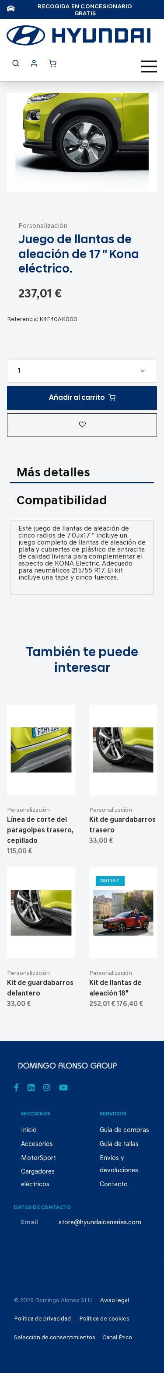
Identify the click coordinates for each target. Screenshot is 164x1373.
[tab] (82, 473)
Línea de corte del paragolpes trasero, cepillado (40, 831)
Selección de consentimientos (54, 1338)
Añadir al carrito (77, 398)
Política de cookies (104, 1319)
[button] (82, 425)
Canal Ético (117, 1338)
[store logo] (78, 35)
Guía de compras (124, 1130)
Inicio (29, 1130)
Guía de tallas (119, 1144)
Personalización (42, 226)
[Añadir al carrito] (41, 781)
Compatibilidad (62, 501)
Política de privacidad (42, 1319)
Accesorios (37, 1144)
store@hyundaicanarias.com (100, 1222)
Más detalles (53, 473)
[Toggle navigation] (149, 66)
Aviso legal (114, 1300)
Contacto (114, 1184)
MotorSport (38, 1158)
